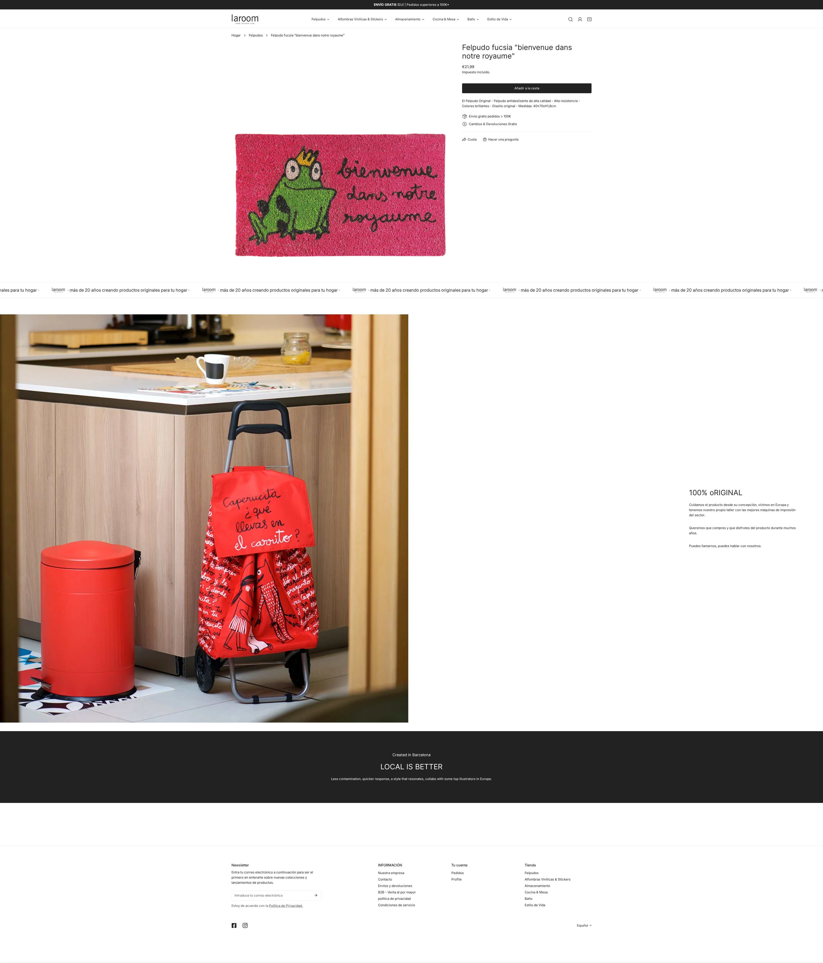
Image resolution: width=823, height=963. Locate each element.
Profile (456, 879)
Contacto (385, 879)
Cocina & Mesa (536, 892)
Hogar (236, 35)
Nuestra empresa (391, 873)
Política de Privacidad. (286, 906)
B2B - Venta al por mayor (397, 892)
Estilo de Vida (535, 905)
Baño (528, 899)
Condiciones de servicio (396, 905)
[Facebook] (234, 925)
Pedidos (457, 873)
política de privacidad (394, 899)
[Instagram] (245, 925)
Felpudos (256, 35)
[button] (320, 19)
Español (582, 925)
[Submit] (316, 895)
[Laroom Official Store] (245, 19)
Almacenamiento (537, 886)
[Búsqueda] (570, 19)
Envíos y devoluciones (395, 886)
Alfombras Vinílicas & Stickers (548, 879)
